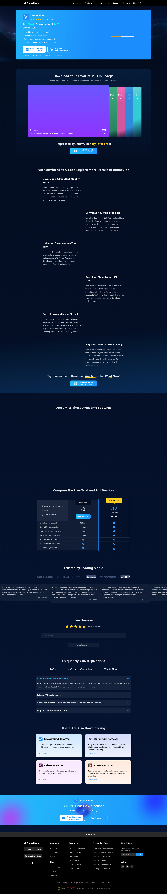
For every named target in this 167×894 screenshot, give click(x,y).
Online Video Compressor (102, 864)
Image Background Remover (103, 848)
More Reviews (82, 645)
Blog (135, 3)
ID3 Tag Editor (74, 860)
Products (88, 3)
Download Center (34, 849)
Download (102, 3)
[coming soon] (122, 866)
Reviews (58, 19)
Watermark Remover (106, 739)
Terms (58, 883)
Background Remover (57, 739)
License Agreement (76, 883)
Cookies (101, 883)
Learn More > (43, 753)
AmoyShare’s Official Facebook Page (127, 866)
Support (116, 3)
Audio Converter (75, 864)
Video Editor (73, 856)
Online (75, 3)
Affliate (52, 856)
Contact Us (54, 852)
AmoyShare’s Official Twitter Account (131, 866)
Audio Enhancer (75, 869)
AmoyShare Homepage (31, 3)
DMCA (87, 883)
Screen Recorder (103, 765)
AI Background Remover (101, 869)
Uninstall (53, 875)
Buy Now (114, 516)
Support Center (55, 867)
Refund (109, 883)
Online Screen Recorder (101, 856)
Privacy (65, 883)
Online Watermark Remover (103, 852)
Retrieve (53, 871)
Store (128, 3)
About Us (53, 848)
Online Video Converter (101, 860)
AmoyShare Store (34, 856)
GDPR (94, 883)
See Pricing (96, 818)
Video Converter (53, 765)
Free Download (83, 516)
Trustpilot (120, 858)
